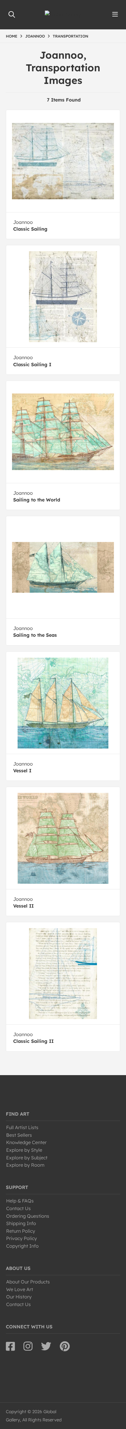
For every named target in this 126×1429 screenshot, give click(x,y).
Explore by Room (25, 1165)
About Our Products (28, 1282)
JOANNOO (35, 36)
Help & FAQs (20, 1201)
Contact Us (18, 1208)
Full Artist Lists (22, 1127)
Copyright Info (22, 1246)
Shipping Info (21, 1223)
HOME (11, 36)
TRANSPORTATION (70, 36)
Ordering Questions (27, 1216)
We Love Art (19, 1289)
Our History (19, 1297)
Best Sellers (19, 1135)
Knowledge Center (26, 1142)
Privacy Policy (21, 1238)
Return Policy (20, 1231)
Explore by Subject (26, 1158)
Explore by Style (24, 1150)
